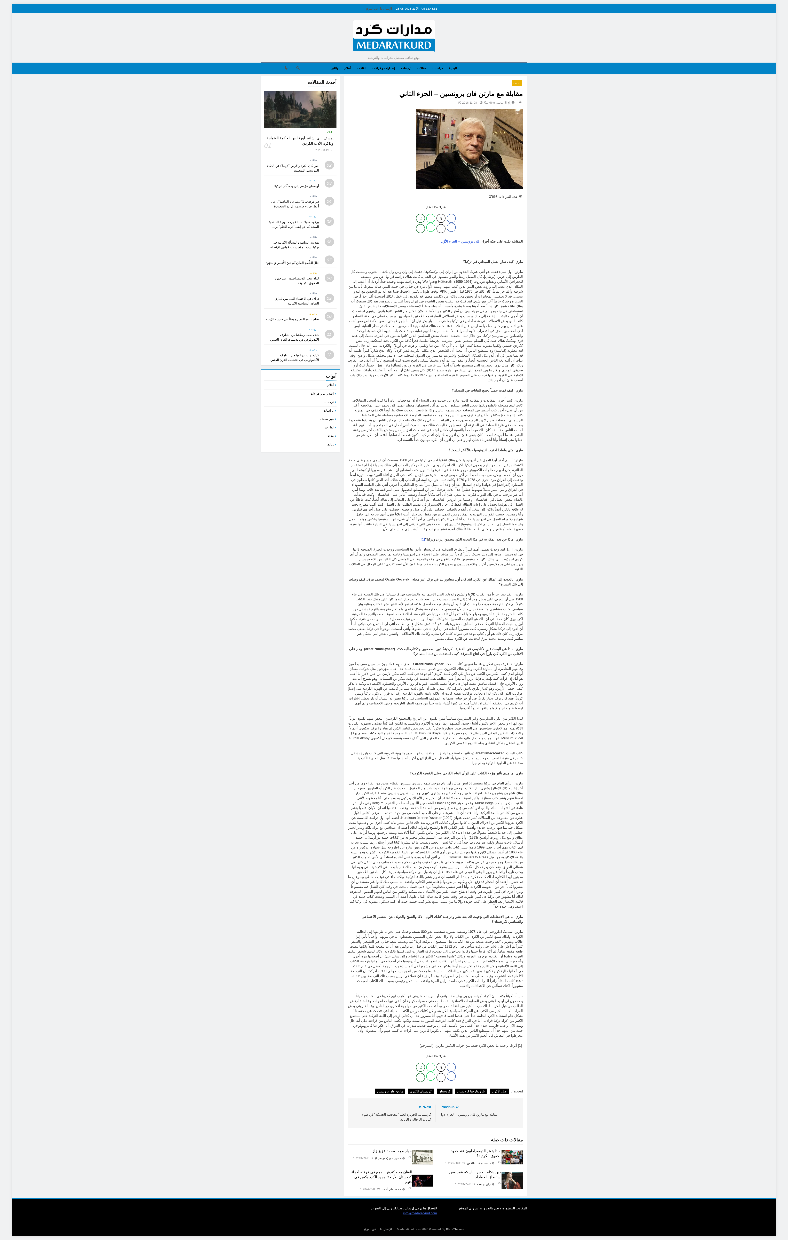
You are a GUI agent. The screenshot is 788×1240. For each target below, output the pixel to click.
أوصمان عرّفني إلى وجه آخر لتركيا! (296, 186)
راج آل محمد (504, 102)
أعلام (347, 68)
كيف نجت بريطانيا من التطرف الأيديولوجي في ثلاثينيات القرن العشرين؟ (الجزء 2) (293, 339)
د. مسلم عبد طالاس (479, 1163)
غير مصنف (327, 419)
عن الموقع (372, 8)
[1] (423, 539)
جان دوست (484, 1184)
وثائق (334, 68)
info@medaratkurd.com (420, 1213)
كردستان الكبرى (421, 1091)
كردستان (445, 1091)
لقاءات (361, 68)
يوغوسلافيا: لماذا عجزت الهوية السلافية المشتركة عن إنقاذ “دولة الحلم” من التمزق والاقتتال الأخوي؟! (294, 226)
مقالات (421, 68)
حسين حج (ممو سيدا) (388, 1158)
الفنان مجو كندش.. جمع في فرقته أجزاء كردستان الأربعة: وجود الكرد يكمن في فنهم (381, 1177)
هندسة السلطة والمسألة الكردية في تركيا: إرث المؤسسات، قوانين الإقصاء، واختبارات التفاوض (294, 247)
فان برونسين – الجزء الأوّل (460, 241)
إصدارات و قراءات (383, 68)
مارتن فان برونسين (390, 1091)
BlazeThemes (455, 1229)
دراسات (438, 68)
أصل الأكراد (499, 1091)
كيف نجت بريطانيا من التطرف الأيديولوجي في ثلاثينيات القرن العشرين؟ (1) (293, 359)
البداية (453, 68)
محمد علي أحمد (391, 1189)
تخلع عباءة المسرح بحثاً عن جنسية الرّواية (292, 319)
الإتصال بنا (386, 8)
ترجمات (406, 68)
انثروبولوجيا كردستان (471, 1091)
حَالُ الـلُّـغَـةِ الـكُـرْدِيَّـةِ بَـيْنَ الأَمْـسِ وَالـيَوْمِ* (292, 262)
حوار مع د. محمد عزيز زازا (391, 1151)
